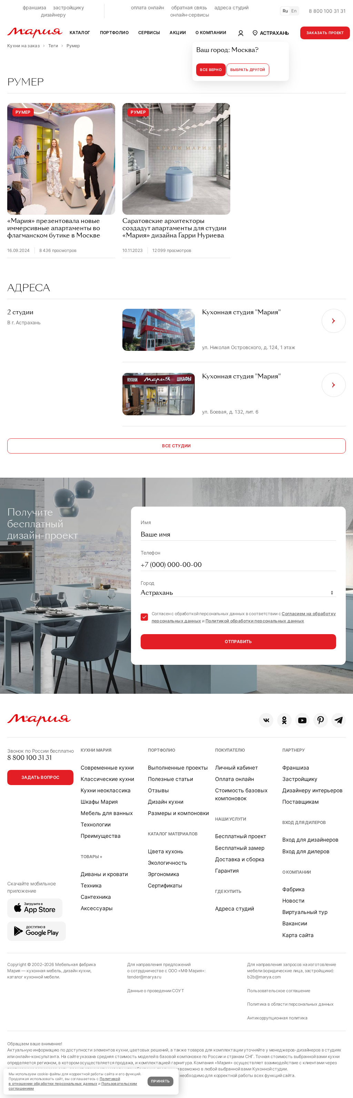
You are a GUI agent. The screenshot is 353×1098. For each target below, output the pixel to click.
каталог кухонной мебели (33, 976)
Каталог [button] (80, 32)
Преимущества (101, 836)
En (294, 10)
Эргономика (163, 874)
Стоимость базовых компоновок (241, 794)
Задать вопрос (40, 777)
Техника (91, 885)
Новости (293, 900)
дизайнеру (53, 15)
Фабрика (293, 889)
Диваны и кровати (104, 874)
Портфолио (161, 750)
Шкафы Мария (99, 802)
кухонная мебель (44, 970)
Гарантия (227, 870)
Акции (178, 32)
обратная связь (189, 7)
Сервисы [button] (149, 32)
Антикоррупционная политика (277, 1017)
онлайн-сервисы (189, 15)
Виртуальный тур (304, 912)
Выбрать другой (247, 70)
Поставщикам (300, 802)
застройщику (68, 7)
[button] (270, 33)
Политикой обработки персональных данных (254, 620)
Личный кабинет (236, 767)
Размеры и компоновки (178, 813)
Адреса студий (234, 908)
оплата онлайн (147, 7)
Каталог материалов (172, 833)
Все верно (211, 70)
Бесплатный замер (239, 848)
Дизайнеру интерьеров (312, 790)
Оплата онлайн (234, 779)
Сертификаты (165, 885)
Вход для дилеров (304, 822)
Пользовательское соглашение (278, 990)
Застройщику (299, 779)
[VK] (266, 720)
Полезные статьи (170, 779)
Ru (285, 10)
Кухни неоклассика (106, 790)
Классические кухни (107, 779)
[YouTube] (302, 720)
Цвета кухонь (165, 851)
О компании (296, 872)
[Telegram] (338, 720)
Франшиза (295, 767)
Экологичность (167, 863)
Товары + (91, 856)
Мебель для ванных (107, 813)
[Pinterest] (320, 720)
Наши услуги (230, 819)
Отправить (238, 641)
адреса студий (231, 7)
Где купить (228, 891)
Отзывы (158, 790)
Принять (160, 1081)
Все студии (176, 445)
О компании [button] (210, 32)
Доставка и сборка (239, 859)
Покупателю (230, 750)
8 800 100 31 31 (327, 11)
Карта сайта (298, 935)
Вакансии (294, 923)
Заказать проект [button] (325, 33)
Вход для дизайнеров (310, 839)
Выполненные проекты (178, 767)
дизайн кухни (76, 970)
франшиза (34, 7)
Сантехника (96, 897)
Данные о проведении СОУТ (155, 990)
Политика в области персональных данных (290, 1004)
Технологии (96, 824)
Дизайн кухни (165, 802)
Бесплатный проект (240, 836)
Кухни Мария (96, 750)
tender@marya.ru (144, 976)
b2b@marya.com (264, 976)
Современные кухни (107, 767)
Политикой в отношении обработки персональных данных (64, 1081)
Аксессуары (97, 908)
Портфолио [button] (114, 32)
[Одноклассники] (284, 720)
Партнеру (293, 750)
